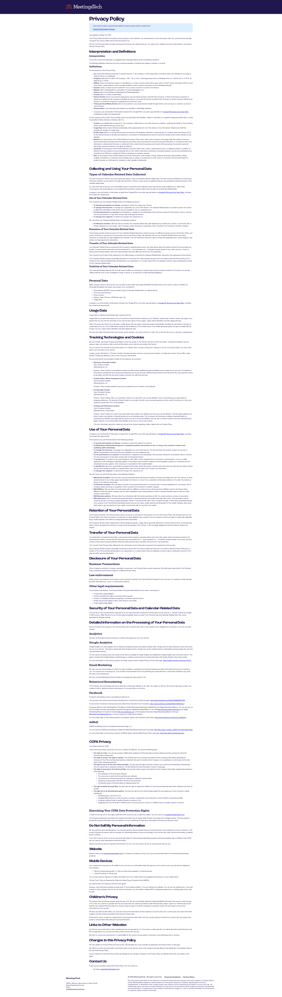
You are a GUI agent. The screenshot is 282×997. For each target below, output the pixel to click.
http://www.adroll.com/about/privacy (172, 733)
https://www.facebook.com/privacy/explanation (170, 717)
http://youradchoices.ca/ (126, 712)
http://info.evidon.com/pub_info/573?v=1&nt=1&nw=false (173, 730)
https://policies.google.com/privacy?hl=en (177, 660)
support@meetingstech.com (175, 815)
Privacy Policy (189, 977)
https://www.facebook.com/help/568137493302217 (167, 704)
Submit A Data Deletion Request (104, 29)
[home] (86, 7)
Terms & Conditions (172, 977)
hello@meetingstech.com (75, 989)
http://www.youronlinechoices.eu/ (100, 714)
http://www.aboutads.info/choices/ (169, 709)
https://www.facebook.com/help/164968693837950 (167, 700)
